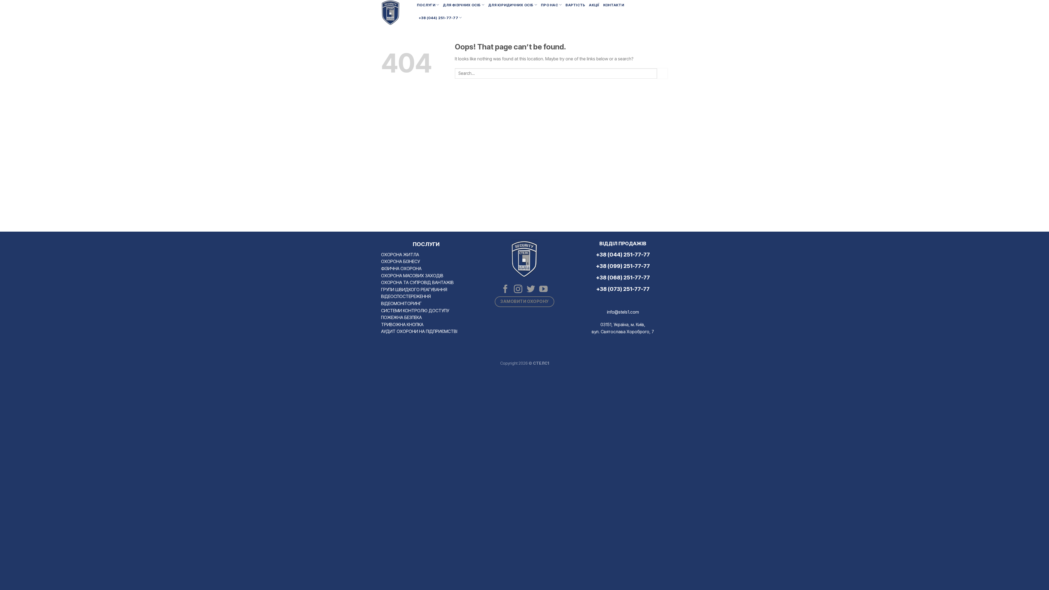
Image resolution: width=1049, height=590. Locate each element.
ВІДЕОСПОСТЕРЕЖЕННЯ (406, 296)
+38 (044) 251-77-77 (438, 18)
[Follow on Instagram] (518, 289)
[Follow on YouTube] (543, 289)
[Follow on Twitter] (531, 289)
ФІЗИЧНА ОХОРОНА (401, 268)
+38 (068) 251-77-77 (623, 277)
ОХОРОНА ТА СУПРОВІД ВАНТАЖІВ (417, 282)
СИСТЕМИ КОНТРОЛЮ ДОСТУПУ (415, 310)
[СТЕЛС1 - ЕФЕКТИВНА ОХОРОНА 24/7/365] (395, 13)
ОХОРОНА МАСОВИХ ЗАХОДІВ (412, 275)
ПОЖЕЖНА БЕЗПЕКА (401, 317)
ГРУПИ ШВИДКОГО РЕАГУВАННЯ (414, 289)
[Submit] (662, 73)
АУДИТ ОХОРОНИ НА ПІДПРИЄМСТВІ (419, 331)
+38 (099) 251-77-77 (623, 266)
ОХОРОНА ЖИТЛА (400, 254)
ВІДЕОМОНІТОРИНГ (401, 303)
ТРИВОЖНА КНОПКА (402, 324)
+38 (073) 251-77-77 (623, 289)
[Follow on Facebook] (505, 289)
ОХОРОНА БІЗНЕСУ (400, 261)
